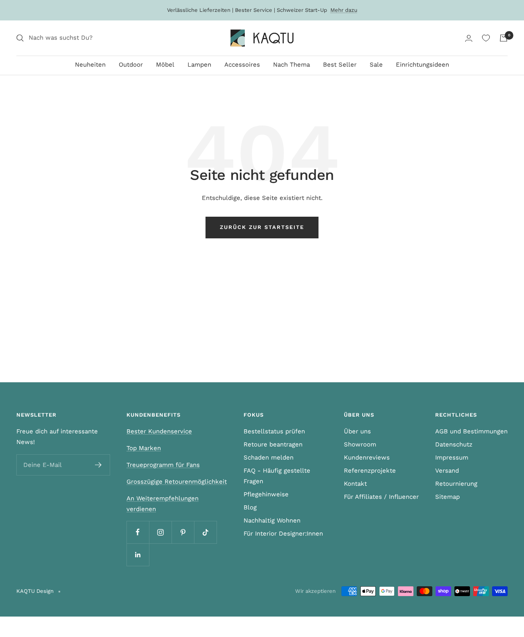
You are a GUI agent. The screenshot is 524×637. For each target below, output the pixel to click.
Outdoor (131, 64)
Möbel (165, 64)
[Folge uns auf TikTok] (205, 532)
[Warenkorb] (503, 38)
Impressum (451, 457)
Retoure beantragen (273, 444)
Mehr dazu (343, 10)
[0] (486, 38)
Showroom (360, 444)
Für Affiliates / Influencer (381, 496)
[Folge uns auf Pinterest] (183, 532)
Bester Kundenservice (159, 431)
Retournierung (456, 483)
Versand (447, 470)
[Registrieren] (98, 465)
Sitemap (447, 496)
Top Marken (143, 448)
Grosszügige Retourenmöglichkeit (176, 481)
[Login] (468, 38)
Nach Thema (291, 64)
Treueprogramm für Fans (163, 465)
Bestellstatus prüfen (274, 431)
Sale (376, 64)
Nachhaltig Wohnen (272, 520)
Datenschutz (453, 444)
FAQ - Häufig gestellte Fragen (277, 476)
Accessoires (242, 64)
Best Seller (340, 64)
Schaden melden (269, 457)
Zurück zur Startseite (262, 227)
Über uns (357, 431)
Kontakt (355, 483)
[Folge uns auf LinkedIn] (137, 554)
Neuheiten (90, 64)
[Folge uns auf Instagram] (160, 532)
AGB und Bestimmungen (471, 431)
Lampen (199, 64)
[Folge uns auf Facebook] (137, 532)
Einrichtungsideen (422, 64)
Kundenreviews (367, 457)
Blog (250, 507)
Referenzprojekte (370, 470)
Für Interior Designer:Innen (283, 533)
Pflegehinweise (266, 494)
